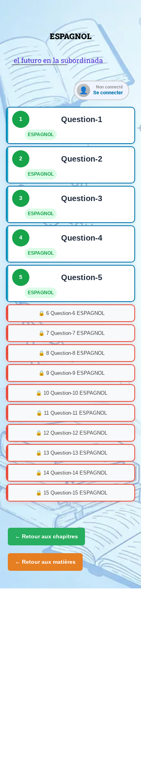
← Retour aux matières (45, 562)
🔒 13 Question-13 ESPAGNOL (71, 453)
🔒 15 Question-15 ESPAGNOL (71, 493)
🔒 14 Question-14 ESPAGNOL (71, 473)
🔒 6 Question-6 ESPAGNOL (71, 313)
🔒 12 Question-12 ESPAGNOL (71, 433)
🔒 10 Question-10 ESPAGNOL (71, 393)
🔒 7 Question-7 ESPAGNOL (71, 333)
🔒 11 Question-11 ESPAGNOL (71, 413)
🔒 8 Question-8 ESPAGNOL (71, 353)
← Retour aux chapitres (46, 536)
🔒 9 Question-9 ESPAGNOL (71, 373)
